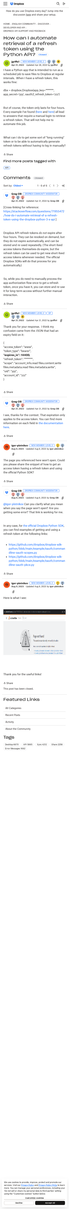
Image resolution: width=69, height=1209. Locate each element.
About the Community (17, 728)
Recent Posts (12, 715)
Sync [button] (42, 744)
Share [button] (57, 744)
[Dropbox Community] (17, 4)
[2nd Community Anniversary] (49, 61)
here (28, 14)
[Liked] (59, 61)
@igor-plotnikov (13, 504)
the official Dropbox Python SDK (43, 525)
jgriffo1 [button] (15, 61)
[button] (6, 63)
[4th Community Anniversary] (13, 197)
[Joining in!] (54, 61)
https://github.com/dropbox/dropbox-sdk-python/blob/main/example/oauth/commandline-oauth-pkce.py (37, 560)
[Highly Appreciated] (23, 197)
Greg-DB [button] (16, 193)
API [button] (7, 167)
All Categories (13, 708)
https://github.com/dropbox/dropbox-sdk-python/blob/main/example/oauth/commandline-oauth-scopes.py (37, 548)
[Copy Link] (62, 65)
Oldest (17, 185)
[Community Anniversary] (58, 445)
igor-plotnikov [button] (19, 445)
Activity (9, 721)
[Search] (58, 3)
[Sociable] (18, 197)
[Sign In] (64, 3)
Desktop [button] (12, 744)
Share (8, 154)
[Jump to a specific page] (63, 185)
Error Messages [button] (15, 748)
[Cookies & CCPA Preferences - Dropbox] (34, 1193)
